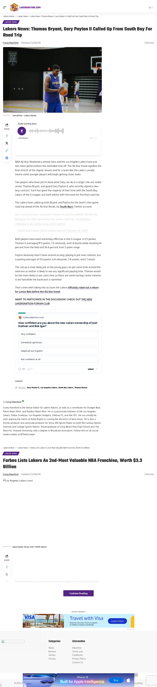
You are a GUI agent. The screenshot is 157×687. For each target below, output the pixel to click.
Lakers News (11, 22)
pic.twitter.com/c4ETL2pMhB (47, 224)
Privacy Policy (136, 683)
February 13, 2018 (76, 231)
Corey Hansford (10, 42)
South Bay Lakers (65, 387)
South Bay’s (66, 206)
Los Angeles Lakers (48, 387)
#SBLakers (22, 224)
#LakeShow (82, 219)
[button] (5, 7)
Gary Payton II (33, 387)
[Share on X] (6, 143)
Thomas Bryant (81, 387)
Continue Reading (78, 593)
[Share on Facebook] (6, 135)
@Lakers (20, 219)
